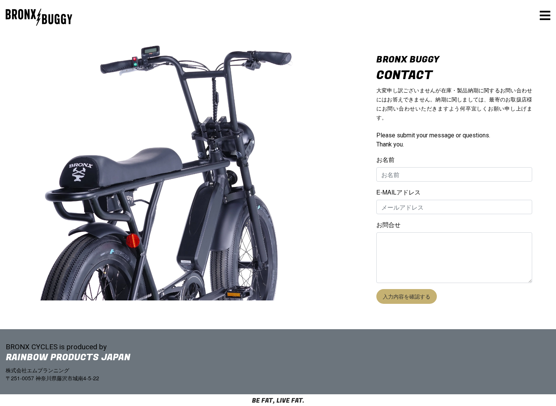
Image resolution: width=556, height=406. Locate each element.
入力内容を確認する (406, 296)
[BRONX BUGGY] (39, 5)
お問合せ (388, 224)
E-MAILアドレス (398, 192)
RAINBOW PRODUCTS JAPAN (68, 357)
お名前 (385, 159)
